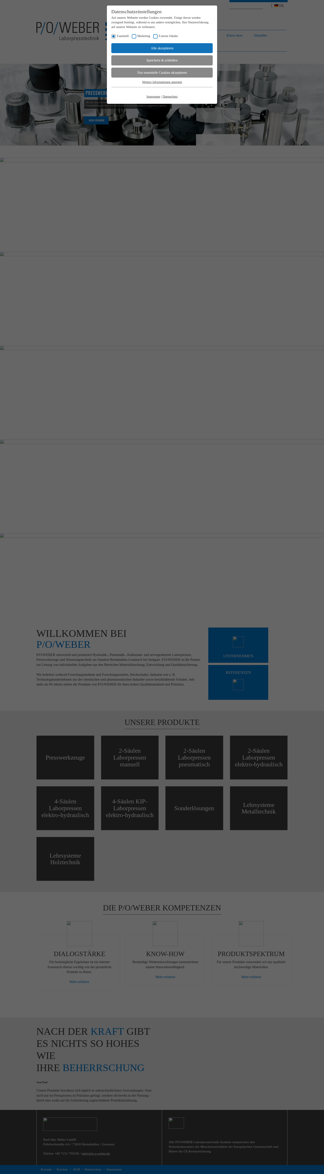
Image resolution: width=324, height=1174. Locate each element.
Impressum (153, 96)
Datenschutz (170, 96)
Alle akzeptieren (162, 48)
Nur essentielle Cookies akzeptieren (162, 72)
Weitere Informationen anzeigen (162, 82)
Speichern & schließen (162, 60)
